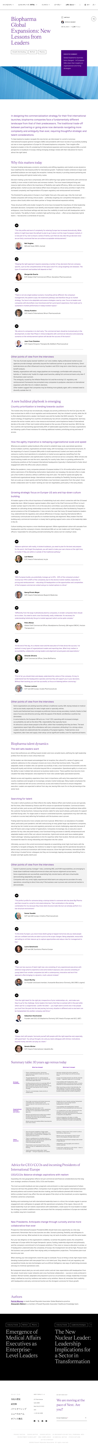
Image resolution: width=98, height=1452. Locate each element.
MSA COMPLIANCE (44, 1437)
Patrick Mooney (17, 1301)
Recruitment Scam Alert (27, 1437)
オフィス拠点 (16, 1419)
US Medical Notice (60, 1437)
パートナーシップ (18, 1409)
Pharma (42, 52)
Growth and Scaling (19, 52)
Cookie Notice (32, 1434)
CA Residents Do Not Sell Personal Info (68, 1434)
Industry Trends (12, 1325)
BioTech (32, 52)
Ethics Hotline (74, 1437)
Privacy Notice (19, 1434)
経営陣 (14, 1404)
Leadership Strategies (78, 1325)
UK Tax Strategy (47, 1439)
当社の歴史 (16, 1399)
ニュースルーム (17, 1414)
